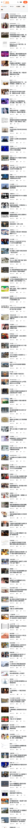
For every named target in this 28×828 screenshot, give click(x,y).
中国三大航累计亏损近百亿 (17, 374)
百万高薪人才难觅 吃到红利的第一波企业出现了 (18, 251)
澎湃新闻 (11, 127)
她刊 (10, 688)
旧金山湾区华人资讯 (14, 587)
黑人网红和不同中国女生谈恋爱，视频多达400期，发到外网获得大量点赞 (18, 93)
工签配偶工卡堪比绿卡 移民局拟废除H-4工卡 (18, 232)
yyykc (11, 52)
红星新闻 (11, 474)
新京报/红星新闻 (13, 818)
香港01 (11, 799)
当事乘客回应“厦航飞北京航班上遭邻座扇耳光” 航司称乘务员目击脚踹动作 (18, 821)
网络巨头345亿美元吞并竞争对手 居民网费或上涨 (18, 299)
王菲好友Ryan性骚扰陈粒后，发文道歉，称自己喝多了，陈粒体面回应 (18, 102)
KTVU (11, 305)
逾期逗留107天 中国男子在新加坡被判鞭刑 (18, 158)
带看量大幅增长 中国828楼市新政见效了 (18, 401)
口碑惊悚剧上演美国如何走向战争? (18, 710)
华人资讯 (11, 267)
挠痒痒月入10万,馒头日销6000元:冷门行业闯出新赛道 (18, 467)
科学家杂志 (12, 334)
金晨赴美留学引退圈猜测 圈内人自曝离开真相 (18, 327)
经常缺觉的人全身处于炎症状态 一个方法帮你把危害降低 (18, 439)
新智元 (11, 531)
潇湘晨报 (11, 569)
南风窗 (11, 362)
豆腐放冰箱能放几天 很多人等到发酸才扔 (18, 317)
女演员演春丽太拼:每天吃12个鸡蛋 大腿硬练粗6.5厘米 (18, 655)
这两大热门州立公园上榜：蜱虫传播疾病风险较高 (18, 448)
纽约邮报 (11, 808)
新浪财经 (11, 483)
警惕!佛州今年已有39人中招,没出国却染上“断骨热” (18, 636)
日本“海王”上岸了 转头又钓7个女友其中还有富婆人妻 (18, 168)
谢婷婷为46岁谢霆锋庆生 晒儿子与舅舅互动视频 (18, 581)
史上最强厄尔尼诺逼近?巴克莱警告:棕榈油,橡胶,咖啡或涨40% (18, 543)
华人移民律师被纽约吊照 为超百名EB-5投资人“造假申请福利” (18, 270)
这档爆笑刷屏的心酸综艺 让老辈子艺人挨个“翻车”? (18, 562)
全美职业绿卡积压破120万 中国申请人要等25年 (18, 346)
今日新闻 (18, 6)
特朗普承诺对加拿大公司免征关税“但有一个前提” (18, 626)
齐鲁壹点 (11, 502)
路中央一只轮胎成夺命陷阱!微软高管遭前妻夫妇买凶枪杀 (18, 590)
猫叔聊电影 (12, 707)
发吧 (10, 781)
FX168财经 (12, 184)
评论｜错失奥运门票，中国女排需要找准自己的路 (18, 73)
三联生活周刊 (12, 286)
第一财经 (11, 249)
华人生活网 (12, 239)
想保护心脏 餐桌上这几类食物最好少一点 (18, 420)
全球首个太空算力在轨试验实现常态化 (18, 139)
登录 (21, 2)
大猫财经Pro (12, 193)
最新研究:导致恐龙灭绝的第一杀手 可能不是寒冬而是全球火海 (18, 552)
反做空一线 (12, 762)
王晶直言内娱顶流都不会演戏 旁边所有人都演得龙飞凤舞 (18, 524)
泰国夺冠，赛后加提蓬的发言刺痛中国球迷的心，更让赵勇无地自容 (18, 55)
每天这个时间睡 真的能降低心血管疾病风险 (18, 682)
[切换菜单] (2, 2)
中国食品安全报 (13, 315)
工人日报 (11, 465)
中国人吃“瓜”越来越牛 (16, 719)
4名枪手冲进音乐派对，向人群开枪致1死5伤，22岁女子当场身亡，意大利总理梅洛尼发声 (18, 17)
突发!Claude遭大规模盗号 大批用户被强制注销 (18, 533)
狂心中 (11, 80)
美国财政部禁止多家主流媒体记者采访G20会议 (18, 215)
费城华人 (11, 408)
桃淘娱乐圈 (12, 652)
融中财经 (11, 427)
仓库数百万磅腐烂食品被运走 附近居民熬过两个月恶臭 (18, 392)
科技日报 (11, 137)
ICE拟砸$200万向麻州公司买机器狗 (18, 458)
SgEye (11, 156)
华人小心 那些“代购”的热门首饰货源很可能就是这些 (18, 261)
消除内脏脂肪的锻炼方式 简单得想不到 (18, 515)
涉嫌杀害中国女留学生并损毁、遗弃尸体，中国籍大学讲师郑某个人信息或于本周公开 (18, 27)
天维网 (11, 174)
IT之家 (11, 550)
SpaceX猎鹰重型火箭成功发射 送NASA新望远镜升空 (18, 784)
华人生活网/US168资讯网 (15, 698)
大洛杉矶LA (12, 230)
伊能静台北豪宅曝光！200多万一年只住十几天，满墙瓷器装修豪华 (18, 64)
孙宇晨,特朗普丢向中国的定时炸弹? (18, 765)
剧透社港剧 (12, 203)
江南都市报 (12, 753)
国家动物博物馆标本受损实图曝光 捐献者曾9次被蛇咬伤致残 (18, 505)
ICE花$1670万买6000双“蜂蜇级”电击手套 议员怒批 (17, 308)
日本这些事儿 (12, 734)
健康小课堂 (12, 512)
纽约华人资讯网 (13, 772)
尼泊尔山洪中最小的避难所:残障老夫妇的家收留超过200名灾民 (18, 477)
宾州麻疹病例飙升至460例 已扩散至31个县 (18, 410)
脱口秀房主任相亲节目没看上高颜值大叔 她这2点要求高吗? (18, 600)
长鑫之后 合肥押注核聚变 (16, 609)
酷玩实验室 (12, 606)
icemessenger (13, 14)
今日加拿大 (12, 324)
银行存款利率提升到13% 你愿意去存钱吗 (18, 196)
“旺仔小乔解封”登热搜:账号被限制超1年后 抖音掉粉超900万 (18, 756)
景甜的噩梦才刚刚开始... (16, 793)
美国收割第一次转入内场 (16, 224)
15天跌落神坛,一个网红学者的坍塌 (18, 691)
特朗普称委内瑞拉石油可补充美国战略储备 (18, 187)
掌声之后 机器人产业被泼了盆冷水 (18, 429)
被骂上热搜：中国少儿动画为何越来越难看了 (18, 289)
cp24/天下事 (12, 624)
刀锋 (10, 108)
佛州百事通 (12, 633)
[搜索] (18, 2)
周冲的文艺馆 (12, 791)
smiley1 (11, 118)
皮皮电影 (11, 662)
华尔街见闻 (12, 540)
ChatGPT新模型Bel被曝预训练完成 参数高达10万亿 (18, 746)
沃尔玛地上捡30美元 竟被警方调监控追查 (18, 727)
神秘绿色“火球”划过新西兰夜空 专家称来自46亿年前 (18, 177)
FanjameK (12, 165)
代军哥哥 (11, 146)
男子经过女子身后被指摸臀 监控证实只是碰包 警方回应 (18, 571)
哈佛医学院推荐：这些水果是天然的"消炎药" (18, 336)
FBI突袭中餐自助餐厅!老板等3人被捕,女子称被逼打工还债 (18, 700)
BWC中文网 (12, 222)
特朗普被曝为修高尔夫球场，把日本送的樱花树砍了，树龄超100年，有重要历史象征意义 (18, 36)
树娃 (10, 578)
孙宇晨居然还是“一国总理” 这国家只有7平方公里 (18, 801)
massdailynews (13, 455)
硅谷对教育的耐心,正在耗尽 (17, 673)
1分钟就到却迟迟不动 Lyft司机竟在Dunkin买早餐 (18, 382)
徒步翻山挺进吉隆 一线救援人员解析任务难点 (18, 496)
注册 (25, 2)
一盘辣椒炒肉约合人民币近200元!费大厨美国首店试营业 (18, 645)
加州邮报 (11, 296)
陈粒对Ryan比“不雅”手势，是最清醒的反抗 (18, 45)
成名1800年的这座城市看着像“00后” (18, 365)
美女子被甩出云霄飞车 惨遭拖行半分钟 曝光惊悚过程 (18, 811)
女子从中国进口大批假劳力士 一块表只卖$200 (18, 355)
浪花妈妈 (11, 597)
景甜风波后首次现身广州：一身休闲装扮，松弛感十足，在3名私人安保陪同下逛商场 (18, 83)
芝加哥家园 (12, 258)
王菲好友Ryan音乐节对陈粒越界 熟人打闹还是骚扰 (18, 149)
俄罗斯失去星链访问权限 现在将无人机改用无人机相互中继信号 (18, 617)
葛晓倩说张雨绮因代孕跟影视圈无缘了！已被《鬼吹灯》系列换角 (18, 121)
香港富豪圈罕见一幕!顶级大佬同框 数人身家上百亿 (18, 486)
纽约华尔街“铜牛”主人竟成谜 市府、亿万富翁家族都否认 (18, 775)
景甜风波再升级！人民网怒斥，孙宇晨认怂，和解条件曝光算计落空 (18, 112)
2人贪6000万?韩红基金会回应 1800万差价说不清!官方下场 (18, 664)
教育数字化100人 (13, 671)
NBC (11, 417)
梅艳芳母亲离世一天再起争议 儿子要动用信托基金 (18, 206)
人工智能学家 (12, 614)
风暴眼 (11, 398)
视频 (24, 6)
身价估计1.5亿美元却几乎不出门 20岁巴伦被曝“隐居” (18, 242)
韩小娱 (11, 521)
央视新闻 (11, 493)
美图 (2, 9)
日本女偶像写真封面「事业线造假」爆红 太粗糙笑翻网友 (18, 737)
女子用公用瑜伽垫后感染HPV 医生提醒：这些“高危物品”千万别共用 (18, 280)
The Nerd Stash (13, 379)
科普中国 (11, 679)
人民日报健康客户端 (14, 277)
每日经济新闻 (12, 643)
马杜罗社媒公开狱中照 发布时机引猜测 (18, 130)
